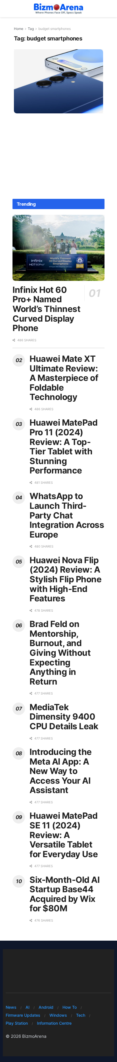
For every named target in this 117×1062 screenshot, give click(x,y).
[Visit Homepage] (58, 8)
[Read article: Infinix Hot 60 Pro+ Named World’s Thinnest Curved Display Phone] (58, 248)
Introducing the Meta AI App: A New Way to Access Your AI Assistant (61, 771)
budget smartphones (54, 28)
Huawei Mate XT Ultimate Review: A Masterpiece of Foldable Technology (64, 378)
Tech (80, 1015)
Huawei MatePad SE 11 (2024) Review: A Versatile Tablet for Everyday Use (64, 834)
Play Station (17, 1023)
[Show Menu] (8, 8)
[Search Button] (108, 8)
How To (69, 1007)
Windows (58, 1015)
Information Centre (54, 1023)
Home (18, 28)
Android (46, 1007)
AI (28, 1007)
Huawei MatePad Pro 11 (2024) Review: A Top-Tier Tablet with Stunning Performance (63, 446)
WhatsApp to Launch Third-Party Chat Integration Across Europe (67, 515)
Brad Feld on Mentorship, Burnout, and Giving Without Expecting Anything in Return (60, 653)
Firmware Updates (23, 1015)
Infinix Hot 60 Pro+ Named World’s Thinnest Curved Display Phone (46, 309)
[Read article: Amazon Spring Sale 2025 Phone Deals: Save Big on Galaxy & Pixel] (58, 81)
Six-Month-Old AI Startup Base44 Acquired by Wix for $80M (64, 894)
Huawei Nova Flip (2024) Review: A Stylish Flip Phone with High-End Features (65, 579)
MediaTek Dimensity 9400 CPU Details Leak (64, 716)
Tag (31, 28)
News (11, 1007)
